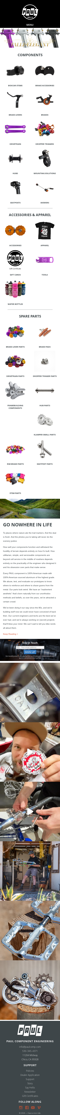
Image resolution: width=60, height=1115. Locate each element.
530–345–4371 (30, 1051)
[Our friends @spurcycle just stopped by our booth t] (30, 811)
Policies (30, 1070)
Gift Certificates (30, 1096)
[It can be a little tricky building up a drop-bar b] (30, 990)
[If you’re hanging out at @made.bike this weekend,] (30, 752)
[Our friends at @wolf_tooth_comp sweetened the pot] (30, 930)
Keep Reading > (10, 634)
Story (30, 1083)
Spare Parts (30, 316)
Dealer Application (30, 1075)
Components (30, 54)
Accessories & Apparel (30, 214)
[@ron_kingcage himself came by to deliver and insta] (30, 692)
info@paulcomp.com (30, 1046)
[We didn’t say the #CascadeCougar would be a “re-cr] (30, 871)
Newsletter (30, 1091)
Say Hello (30, 1087)
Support (30, 1079)
